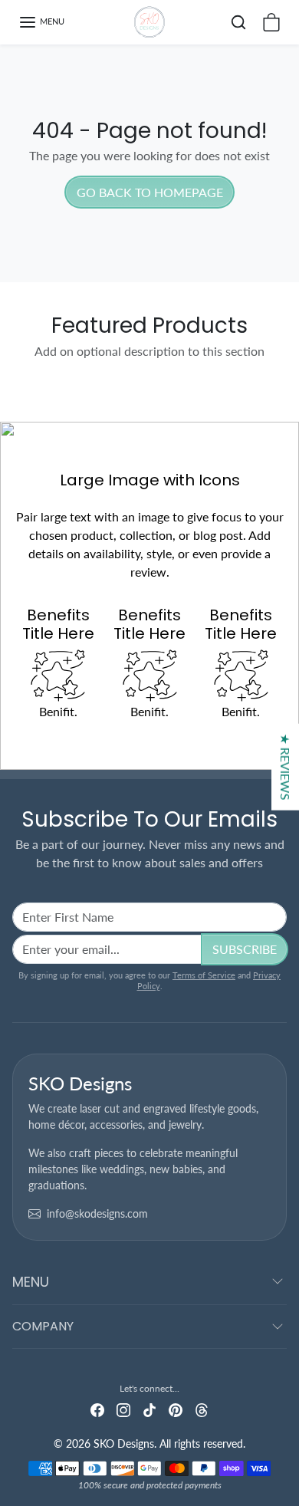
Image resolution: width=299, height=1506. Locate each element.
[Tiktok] (149, 1408)
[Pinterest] (176, 1408)
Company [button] (43, 1326)
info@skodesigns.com (97, 1213)
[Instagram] (123, 1408)
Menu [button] (30, 1281)
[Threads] (202, 1408)
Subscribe (244, 949)
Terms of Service (203, 975)
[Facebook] (97, 1408)
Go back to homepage (150, 192)
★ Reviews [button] (285, 767)
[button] (41, 22)
